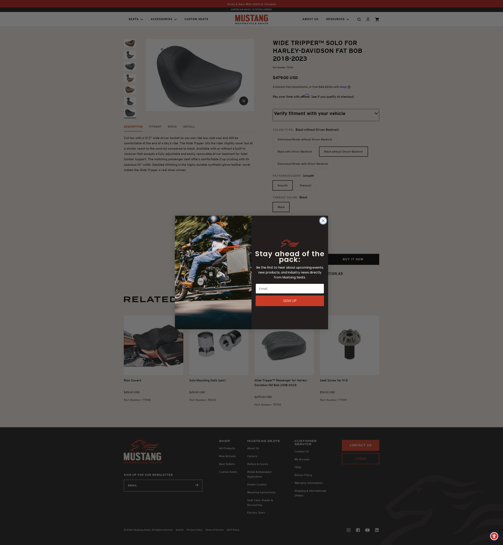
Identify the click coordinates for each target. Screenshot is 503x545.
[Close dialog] (323, 220)
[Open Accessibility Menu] (494, 536)
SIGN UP (289, 300)
